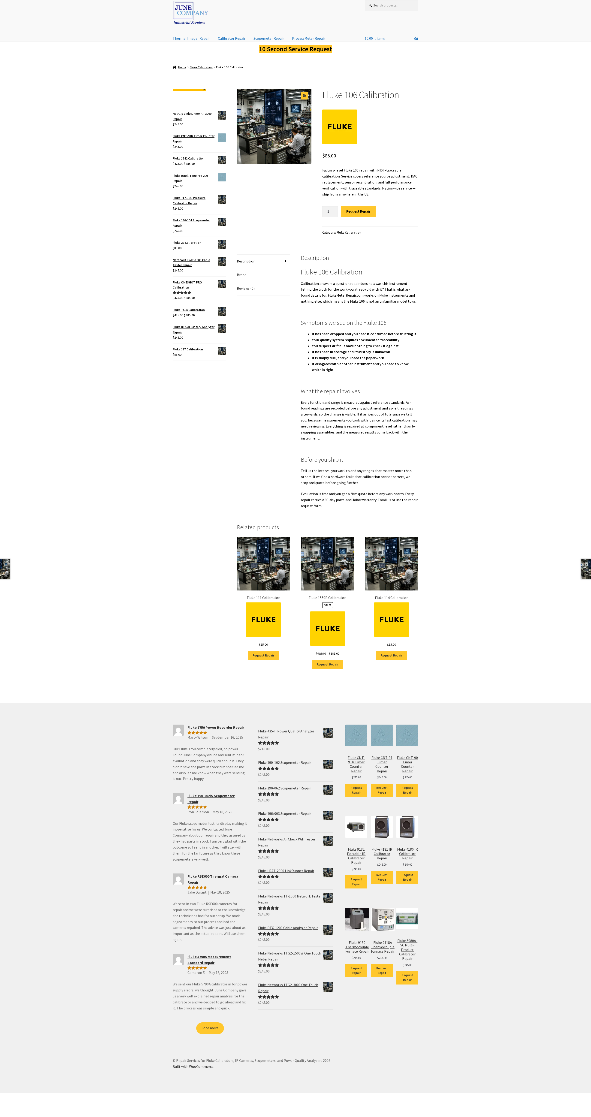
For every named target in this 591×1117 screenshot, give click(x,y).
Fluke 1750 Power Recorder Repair (215, 727)
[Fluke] (339, 126)
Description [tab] (246, 261)
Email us (384, 499)
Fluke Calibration (201, 67)
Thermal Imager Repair (191, 38)
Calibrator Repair (231, 38)
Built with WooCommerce (193, 1066)
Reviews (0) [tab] (246, 288)
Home (182, 67)
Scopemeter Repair (268, 38)
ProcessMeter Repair (308, 38)
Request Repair (358, 211)
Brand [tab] (241, 274)
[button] (304, 95)
